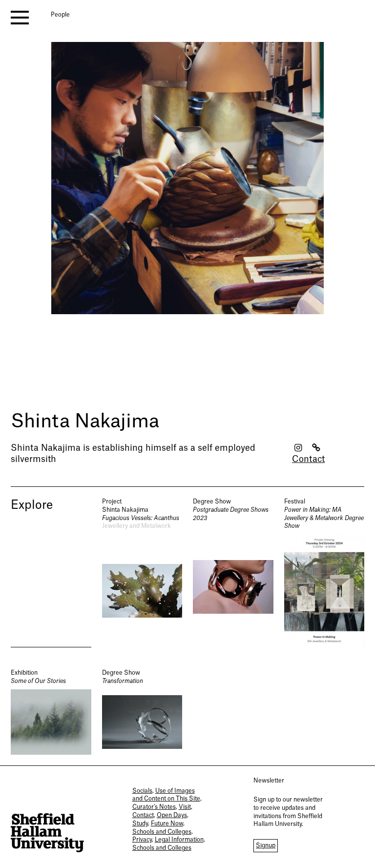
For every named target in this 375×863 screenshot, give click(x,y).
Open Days (172, 815)
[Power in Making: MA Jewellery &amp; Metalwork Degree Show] (324, 572)
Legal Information (179, 840)
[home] (47, 833)
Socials (142, 791)
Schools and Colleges (161, 832)
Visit (185, 807)
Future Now (167, 823)
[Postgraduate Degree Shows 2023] (233, 572)
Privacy (142, 840)
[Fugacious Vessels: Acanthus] (142, 572)
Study (140, 823)
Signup (265, 845)
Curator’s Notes (154, 807)
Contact (308, 459)
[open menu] (20, 17)
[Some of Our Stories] (51, 712)
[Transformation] (142, 712)
